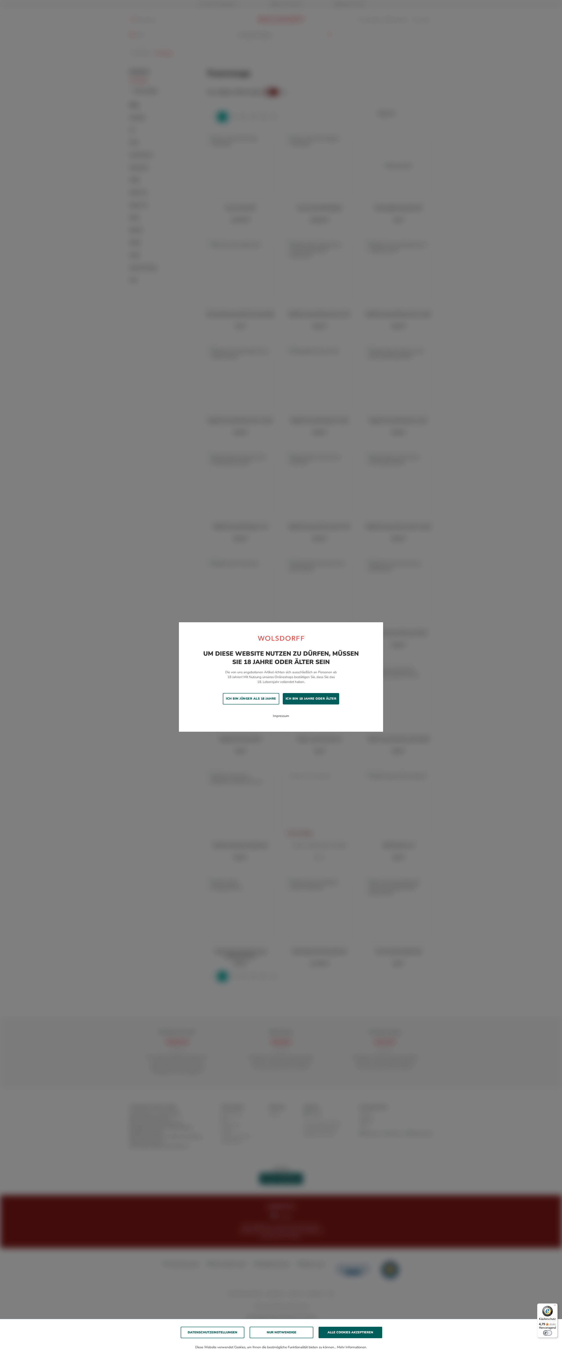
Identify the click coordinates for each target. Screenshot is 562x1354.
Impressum (281, 716)
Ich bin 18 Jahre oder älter (311, 699)
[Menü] (555, 1306)
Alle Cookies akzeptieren (350, 1332)
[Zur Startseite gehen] (281, 638)
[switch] (547, 1333)
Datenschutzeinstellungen (212, 1332)
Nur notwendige (281, 1332)
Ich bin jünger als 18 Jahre (251, 699)
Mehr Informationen (351, 1347)
